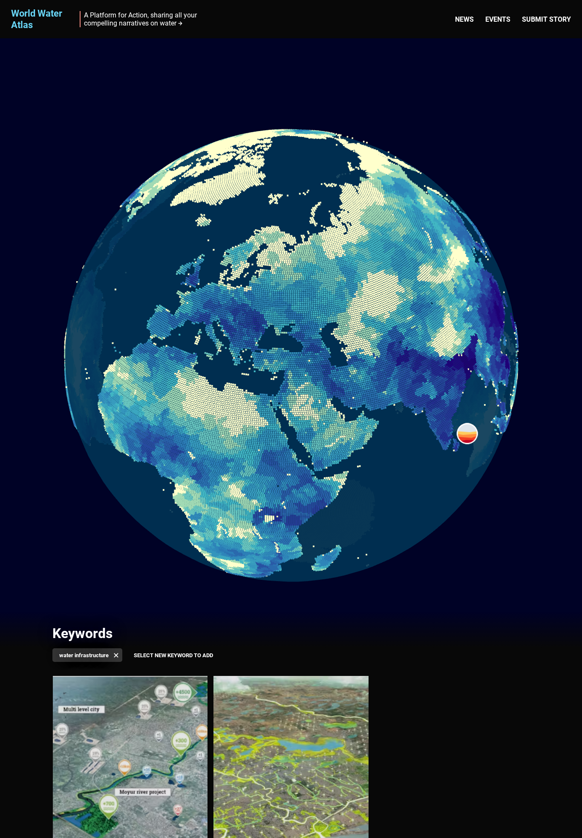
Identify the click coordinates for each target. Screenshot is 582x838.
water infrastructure (84, 655)
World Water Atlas (36, 19)
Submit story (546, 19)
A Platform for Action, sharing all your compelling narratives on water (140, 19)
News (464, 19)
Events (497, 19)
